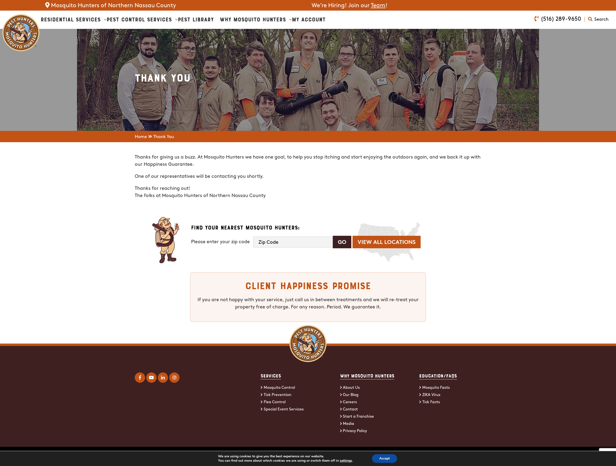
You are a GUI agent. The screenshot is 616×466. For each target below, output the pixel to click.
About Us (351, 388)
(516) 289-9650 (561, 19)
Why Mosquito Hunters (253, 19)
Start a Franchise (358, 417)
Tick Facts (431, 402)
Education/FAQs (438, 375)
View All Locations (387, 242)
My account (309, 19)
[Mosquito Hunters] (20, 17)
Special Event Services (284, 409)
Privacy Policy (355, 431)
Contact (350, 409)
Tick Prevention (277, 395)
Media (348, 424)
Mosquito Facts (436, 388)
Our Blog (351, 395)
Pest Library (196, 19)
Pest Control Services (139, 19)
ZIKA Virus (431, 395)
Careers (350, 402)
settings (346, 461)
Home (141, 137)
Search (601, 20)
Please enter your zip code (220, 242)
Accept (384, 458)
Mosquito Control (279, 388)
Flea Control (275, 402)
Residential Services (71, 19)
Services (271, 375)
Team (378, 6)
